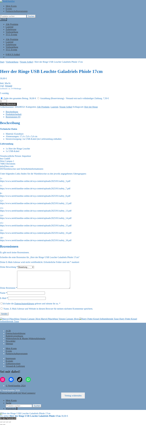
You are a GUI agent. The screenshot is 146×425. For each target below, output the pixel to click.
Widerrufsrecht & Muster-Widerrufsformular (25, 338)
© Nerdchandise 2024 (16, 385)
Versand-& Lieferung (15, 366)
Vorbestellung (12, 32)
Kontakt (9, 361)
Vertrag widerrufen (73, 395)
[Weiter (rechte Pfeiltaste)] (4, 424)
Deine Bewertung (9, 267)
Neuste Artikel (26, 62)
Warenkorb (11, 408)
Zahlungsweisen (13, 363)
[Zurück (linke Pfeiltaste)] (1, 424)
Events (9, 8)
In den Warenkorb (8, 104)
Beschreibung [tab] (12, 112)
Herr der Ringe (91, 107)
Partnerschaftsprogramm (17, 11)
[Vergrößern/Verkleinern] (1, 421)
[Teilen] (7, 421)
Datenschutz (5, 393)
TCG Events (11, 34)
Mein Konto (11, 6)
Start (2, 62)
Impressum (11, 358)
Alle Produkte (12, 24)
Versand (8, 86)
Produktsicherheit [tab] (13, 114)
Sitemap (9, 343)
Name (3, 293)
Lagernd (9, 27)
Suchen (31, 16)
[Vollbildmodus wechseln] (4, 421)
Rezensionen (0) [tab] (13, 117)
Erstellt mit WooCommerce (23, 393)
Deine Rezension (8, 288)
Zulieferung (11, 29)
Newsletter (10, 341)
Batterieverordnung (14, 336)
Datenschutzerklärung (24, 303)
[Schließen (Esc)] (10, 421)
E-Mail (4, 298)
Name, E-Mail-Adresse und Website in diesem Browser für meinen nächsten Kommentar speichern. (48, 308)
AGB (8, 331)
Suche (8, 403)
